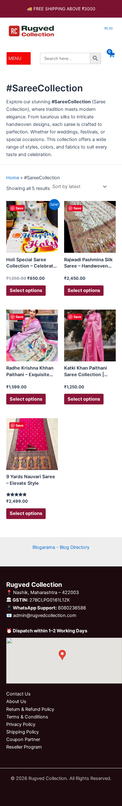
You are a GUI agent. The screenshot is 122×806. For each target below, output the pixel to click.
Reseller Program (24, 747)
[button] (14, 58)
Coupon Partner (23, 739)
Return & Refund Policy (30, 709)
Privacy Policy (20, 724)
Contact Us (18, 694)
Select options (26, 290)
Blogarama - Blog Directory (61, 547)
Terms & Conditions (27, 717)
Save (19, 208)
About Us (16, 701)
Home (12, 178)
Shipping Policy (22, 732)
